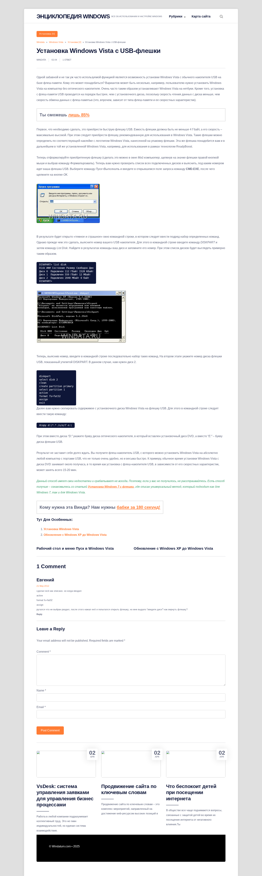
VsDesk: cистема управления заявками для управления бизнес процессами (65, 795)
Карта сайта (201, 16)
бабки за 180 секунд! (138, 507)
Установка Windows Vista (61, 529)
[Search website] (221, 16)
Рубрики (175, 16)
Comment (44, 651)
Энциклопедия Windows (73, 16)
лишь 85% (78, 114)
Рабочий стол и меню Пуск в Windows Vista (75, 548)
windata (41, 60)
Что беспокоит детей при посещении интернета (191, 792)
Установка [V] (47, 34)
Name (41, 690)
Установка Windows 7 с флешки (111, 486)
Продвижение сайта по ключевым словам (128, 789)
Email (41, 707)
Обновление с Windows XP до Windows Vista (75, 534)
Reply (39, 614)
